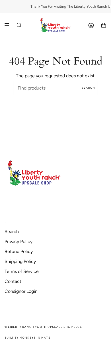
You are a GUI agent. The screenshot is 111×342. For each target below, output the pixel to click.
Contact (13, 281)
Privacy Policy (18, 241)
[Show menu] (9, 25)
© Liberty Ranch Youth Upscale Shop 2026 (43, 327)
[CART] (103, 25)
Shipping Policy (20, 261)
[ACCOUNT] (91, 25)
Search (88, 88)
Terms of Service (22, 271)
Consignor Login (21, 291)
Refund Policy (19, 251)
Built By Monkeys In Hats (27, 337)
